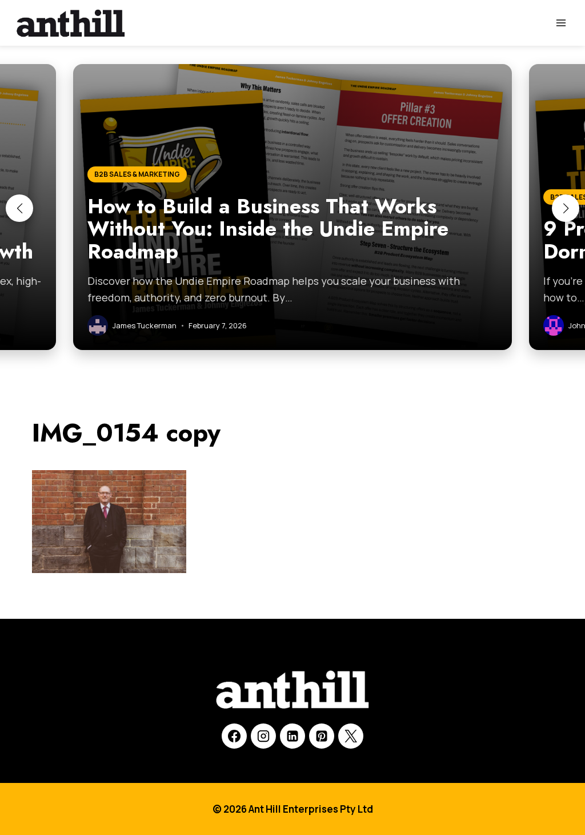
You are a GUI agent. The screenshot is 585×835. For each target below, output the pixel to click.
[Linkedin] (292, 736)
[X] (350, 736)
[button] (19, 208)
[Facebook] (234, 736)
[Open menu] (560, 22)
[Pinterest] (321, 736)
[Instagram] (263, 736)
